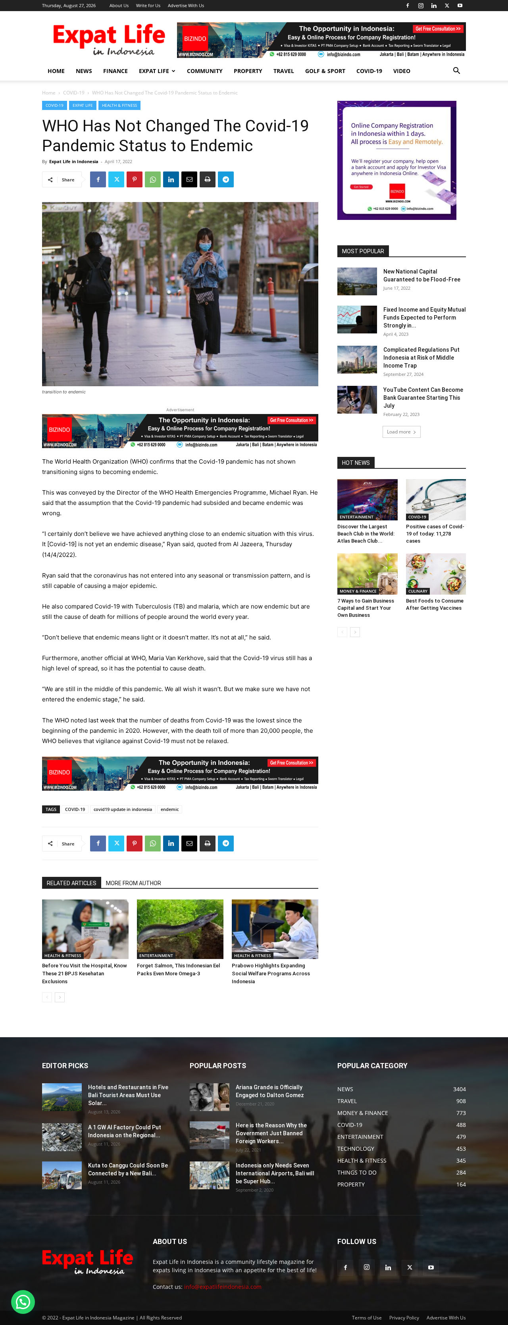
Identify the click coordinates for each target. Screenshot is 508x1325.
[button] (456, 71)
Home (49, 92)
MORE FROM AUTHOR (133, 883)
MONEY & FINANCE (358, 591)
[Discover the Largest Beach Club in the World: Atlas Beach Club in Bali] (367, 499)
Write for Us (148, 5)
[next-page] (60, 997)
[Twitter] (447, 5)
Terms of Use (367, 1317)
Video (401, 71)
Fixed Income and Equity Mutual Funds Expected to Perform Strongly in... (424, 317)
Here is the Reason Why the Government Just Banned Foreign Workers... (271, 1133)
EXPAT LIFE (154, 71)
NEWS (84, 71)
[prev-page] (47, 997)
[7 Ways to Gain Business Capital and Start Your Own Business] (367, 574)
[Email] (189, 179)
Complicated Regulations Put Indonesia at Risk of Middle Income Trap (421, 358)
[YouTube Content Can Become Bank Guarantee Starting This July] (357, 400)
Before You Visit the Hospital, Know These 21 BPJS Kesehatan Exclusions (84, 973)
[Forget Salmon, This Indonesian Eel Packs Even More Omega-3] (180, 929)
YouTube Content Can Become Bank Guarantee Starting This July (423, 398)
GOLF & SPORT (325, 71)
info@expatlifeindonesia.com (223, 1286)
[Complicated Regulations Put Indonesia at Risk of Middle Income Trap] (357, 360)
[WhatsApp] (153, 179)
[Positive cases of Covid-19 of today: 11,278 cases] (436, 499)
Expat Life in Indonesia (73, 161)
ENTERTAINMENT (156, 955)
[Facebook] (408, 5)
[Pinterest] (134, 179)
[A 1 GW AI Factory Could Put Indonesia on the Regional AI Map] (62, 1137)
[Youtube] (460, 5)
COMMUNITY (205, 71)
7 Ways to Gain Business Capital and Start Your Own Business (365, 608)
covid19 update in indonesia (123, 809)
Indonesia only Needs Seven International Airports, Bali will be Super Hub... (275, 1173)
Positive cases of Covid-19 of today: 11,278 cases (435, 534)
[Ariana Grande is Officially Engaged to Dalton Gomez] (209, 1097)
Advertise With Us (186, 5)
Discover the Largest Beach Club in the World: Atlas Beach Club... (365, 534)
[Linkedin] (434, 5)
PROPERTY (248, 71)
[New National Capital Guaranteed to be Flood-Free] (357, 281)
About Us (119, 5)
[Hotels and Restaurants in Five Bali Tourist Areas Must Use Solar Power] (62, 1097)
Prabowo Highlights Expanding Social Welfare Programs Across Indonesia (271, 973)
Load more (399, 431)
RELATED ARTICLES (71, 883)
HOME (56, 71)
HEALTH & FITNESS (119, 105)
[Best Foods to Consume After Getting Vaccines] (436, 574)
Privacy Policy (404, 1317)
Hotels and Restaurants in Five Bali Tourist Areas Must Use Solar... (128, 1095)
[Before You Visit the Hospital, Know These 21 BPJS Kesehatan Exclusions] (85, 929)
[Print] (208, 179)
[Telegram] (226, 179)
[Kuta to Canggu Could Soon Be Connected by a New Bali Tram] (62, 1175)
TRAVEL (283, 71)
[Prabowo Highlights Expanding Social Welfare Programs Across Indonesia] (275, 929)
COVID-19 (369, 71)
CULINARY (417, 591)
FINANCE (115, 71)
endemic (170, 809)
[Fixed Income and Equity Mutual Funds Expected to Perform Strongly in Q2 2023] (357, 319)
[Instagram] (421, 5)
